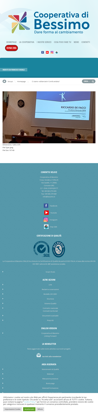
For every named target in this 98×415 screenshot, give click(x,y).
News (76, 42)
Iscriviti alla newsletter (51, 356)
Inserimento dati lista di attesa (50, 393)
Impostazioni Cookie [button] (12, 409)
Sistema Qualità (50, 303)
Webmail (50, 374)
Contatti (85, 42)
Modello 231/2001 (50, 294)
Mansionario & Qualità (50, 369)
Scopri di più (50, 272)
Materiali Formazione (50, 388)
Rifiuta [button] (40, 409)
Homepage (11, 42)
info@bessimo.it (49, 196)
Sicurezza (50, 299)
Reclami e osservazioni (50, 289)
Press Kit (50, 320)
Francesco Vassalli (18, 70)
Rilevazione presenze (50, 379)
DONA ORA (11, 48)
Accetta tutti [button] (29, 409)
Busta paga (50, 383)
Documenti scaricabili (50, 316)
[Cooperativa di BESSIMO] (49, 34)
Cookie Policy (30, 402)
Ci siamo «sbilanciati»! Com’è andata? (46, 81)
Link (50, 285)
